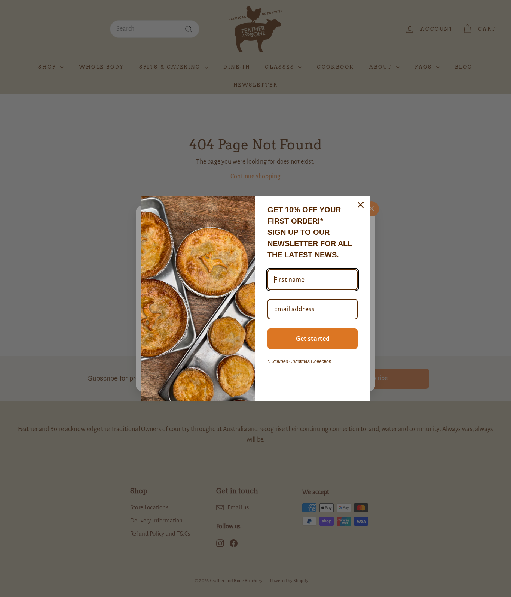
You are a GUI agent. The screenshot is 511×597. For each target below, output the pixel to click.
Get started (313, 338)
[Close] (361, 205)
